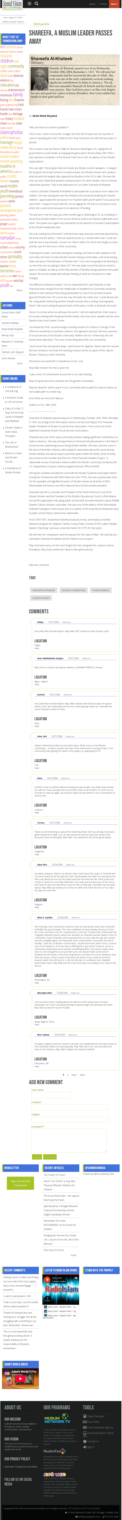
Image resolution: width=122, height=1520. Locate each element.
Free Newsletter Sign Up (100, 1427)
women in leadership (73, 590)
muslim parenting (11, 161)
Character (6, 56)
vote (10, 276)
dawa (3, 75)
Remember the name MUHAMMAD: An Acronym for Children (60, 1225)
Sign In (90, 1447)
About (92, 4)
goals (2, 105)
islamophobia (11, 132)
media (4, 147)
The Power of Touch (54, 1174)
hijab (2, 119)
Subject (35, 1114)
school (4, 247)
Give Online (93, 1421)
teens (12, 265)
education (7, 85)
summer (12, 261)
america (12, 51)
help (10, 114)
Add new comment (39, 565)
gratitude (10, 105)
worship (18, 280)
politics (15, 219)
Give (113, 4)
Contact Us (93, 1441)
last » (83, 1074)
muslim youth (9, 188)
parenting (7, 196)
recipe (18, 238)
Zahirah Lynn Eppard (12, 352)
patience (4, 201)
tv (20, 271)
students (4, 261)
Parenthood (15, 191)
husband (19, 118)
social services (6, 252)
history (9, 118)
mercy (12, 147)
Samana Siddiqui (10, 323)
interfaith (11, 123)
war (15, 275)
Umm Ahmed (8, 358)
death (10, 76)
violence (4, 276)
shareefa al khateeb (44, 590)
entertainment (16, 89)
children (7, 60)
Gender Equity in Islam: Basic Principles (13, 432)
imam (3, 123)
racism (11, 233)
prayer (4, 223)
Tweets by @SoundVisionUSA (98, 1174)
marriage (6, 142)
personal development (8, 208)
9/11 (3, 47)
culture (17, 71)
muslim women (41, 598)
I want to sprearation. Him (17, 1296)
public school (17, 228)
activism (11, 46)
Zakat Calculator (96, 1416)
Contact (103, 4)
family (18, 94)
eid (17, 85)
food (11, 99)
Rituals (16, 243)
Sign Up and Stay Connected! (20, 1183)
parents (19, 196)
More (19, 290)
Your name (37, 1090)
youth (5, 285)
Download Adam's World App (98, 1434)
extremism (6, 95)
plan (20, 210)
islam (19, 123)
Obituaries (41, 24)
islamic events (6, 128)
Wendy (21, 276)
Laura (17, 138)
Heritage (18, 113)
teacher (4, 266)
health (4, 113)
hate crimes (15, 109)
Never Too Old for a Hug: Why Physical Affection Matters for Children (59, 1185)
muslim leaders (100, 590)
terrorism (7, 270)
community (16, 66)
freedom (19, 99)
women (9, 281)
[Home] (12, 5)
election (3, 90)
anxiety (20, 51)
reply (37, 648)
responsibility (6, 243)
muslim (15, 152)
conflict (3, 71)
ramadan (7, 237)
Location (36, 1102)
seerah (11, 247)
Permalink (66, 622)
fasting (4, 99)
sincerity (20, 247)
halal (21, 104)
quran (4, 232)
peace (12, 201)
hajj (15, 105)
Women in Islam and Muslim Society (13, 457)
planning (4, 215)
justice (4, 137)
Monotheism (6, 152)
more (20, 363)
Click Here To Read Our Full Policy (20, 1467)
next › (74, 1074)
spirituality (15, 256)
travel (16, 271)
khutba (12, 138)
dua (12, 80)
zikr (11, 286)
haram (4, 109)
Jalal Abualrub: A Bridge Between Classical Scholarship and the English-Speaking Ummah (61, 1210)
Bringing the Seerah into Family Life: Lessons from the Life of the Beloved (61, 1239)
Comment (37, 1126)
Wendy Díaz (7, 335)
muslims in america (7, 168)
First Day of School (54, 1250)
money (20, 148)
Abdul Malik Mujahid (44, 115)
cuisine (10, 71)
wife (3, 280)
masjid (18, 142)
